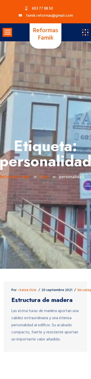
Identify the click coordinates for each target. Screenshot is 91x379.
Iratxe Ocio (27, 290)
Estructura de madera (42, 300)
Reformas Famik (45, 34)
